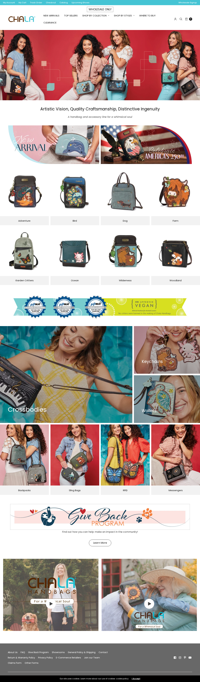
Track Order (36, 2)
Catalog (64, 2)
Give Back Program (38, 652)
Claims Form (15, 663)
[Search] (181, 19)
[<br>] (51, 608)
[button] (100, 543)
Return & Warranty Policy (21, 657)
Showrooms (58, 652)
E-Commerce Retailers (68, 657)
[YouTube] (190, 657)
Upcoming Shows (80, 2)
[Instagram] (180, 657)
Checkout (51, 2)
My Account (9, 2)
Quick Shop (195, 341)
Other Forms (31, 663)
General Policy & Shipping (81, 652)
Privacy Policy (45, 657)
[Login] (175, 19)
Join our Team (92, 657)
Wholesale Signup (187, 2)
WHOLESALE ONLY (100, 9)
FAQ (23, 652)
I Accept (136, 679)
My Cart (22, 2)
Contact (103, 652)
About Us (13, 652)
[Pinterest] (185, 657)
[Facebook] (175, 657)
